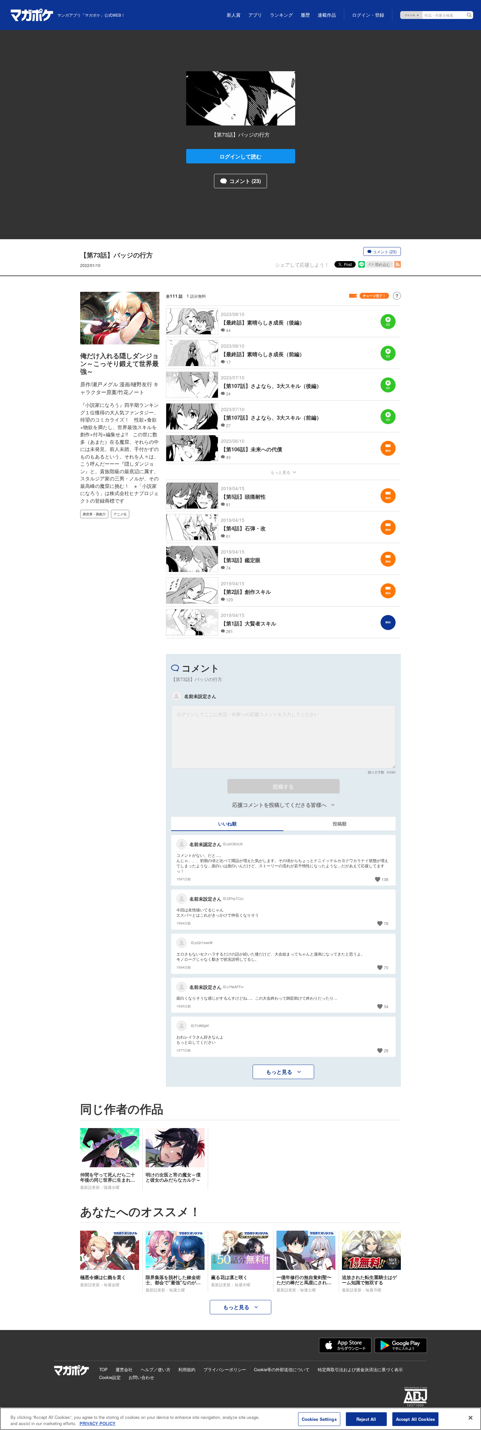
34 (386, 1006)
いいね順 (227, 823)
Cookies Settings (319, 1419)
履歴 (305, 15)
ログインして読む (240, 156)
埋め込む (382, 264)
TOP (103, 1369)
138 (385, 879)
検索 (469, 15)
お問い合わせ (141, 1377)
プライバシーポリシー (225, 1369)
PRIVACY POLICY (98, 1423)
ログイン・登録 (368, 15)
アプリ (255, 15)
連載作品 (327, 15)
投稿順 (340, 823)
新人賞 (233, 15)
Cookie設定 (110, 1377)
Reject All (366, 1419)
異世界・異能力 (94, 514)
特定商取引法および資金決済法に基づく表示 (360, 1369)
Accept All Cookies (415, 1419)
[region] (240, 1418)
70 (386, 967)
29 (386, 1050)
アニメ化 (120, 514)
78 (386, 923)
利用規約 (186, 1369)
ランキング (281, 15)
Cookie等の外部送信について (282, 1369)
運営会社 (124, 1369)
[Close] (470, 1418)
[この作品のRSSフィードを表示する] (397, 264)
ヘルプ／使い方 (155, 1369)
